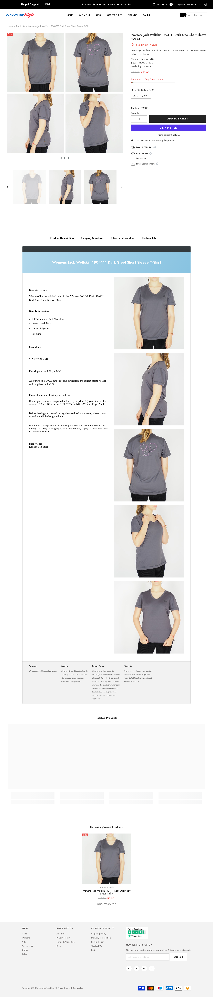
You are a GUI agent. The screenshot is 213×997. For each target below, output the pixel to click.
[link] (32, 797)
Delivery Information (122, 238)
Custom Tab (149, 238)
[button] (8, 187)
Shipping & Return (92, 238)
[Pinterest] (144, 968)
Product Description (62, 238)
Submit (178, 957)
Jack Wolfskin (147, 59)
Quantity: (136, 113)
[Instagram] (136, 968)
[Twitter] (152, 968)
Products (20, 26)
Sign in (180, 4)
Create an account (193, 4)
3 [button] (68, 158)
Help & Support (30, 4)
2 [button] (64, 158)
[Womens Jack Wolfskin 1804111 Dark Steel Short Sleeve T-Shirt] (106, 859)
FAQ (47, 4)
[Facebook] (129, 968)
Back (12, 4)
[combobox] (193, 15)
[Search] (193, 15)
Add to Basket (177, 118)
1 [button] (61, 158)
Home (10, 26)
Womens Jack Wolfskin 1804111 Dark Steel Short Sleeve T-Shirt (106, 892)
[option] (35, 93)
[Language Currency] (205, 4)
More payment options (169, 135)
